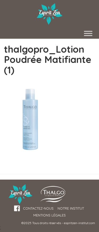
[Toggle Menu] (88, 33)
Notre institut (71, 208)
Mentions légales (49, 215)
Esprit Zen (49, 14)
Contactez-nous (38, 208)
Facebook (17, 208)
